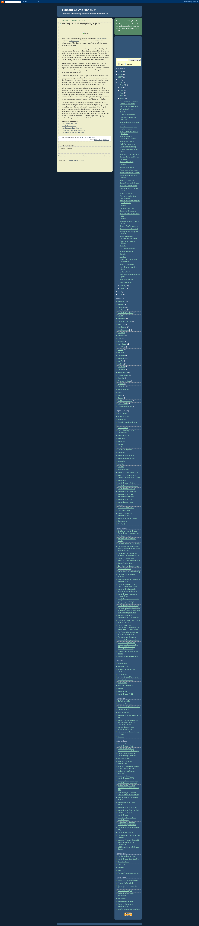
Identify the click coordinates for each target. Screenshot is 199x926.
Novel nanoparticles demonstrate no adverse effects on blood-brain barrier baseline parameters (129, 611)
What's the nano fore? (127, 193)
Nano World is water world (128, 186)
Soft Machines (122, 521)
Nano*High (121, 870)
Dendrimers (121, 333)
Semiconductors (123, 389)
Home (85, 156)
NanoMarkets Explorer (127, 141)
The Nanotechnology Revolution (128, 640)
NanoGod (106, 140)
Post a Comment (66, 149)
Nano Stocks (122, 344)
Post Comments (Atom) (75, 160)
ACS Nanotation (123, 416)
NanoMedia (121, 301)
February (123, 286)
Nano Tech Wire (123, 428)
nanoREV (121, 464)
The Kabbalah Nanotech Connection (74, 132)
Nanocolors (121, 441)
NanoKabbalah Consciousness (72, 128)
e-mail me (133, 28)
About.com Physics (124, 536)
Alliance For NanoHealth (126, 883)
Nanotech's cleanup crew (128, 211)
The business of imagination (129, 101)
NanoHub (121, 688)
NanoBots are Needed (127, 264)
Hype (119, 338)
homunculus (122, 419)
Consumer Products (124, 321)
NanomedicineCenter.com (126, 458)
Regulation (121, 341)
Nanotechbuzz (122, 480)
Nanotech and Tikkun (69, 126)
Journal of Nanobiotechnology (128, 422)
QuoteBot (123, 112)
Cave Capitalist (123, 404)
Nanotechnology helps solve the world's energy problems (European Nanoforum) (128, 601)
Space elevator (123, 372)
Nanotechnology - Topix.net (127, 483)
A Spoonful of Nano (126, 109)
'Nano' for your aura (126, 282)
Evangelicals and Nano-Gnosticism (73, 130)
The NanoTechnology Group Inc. (128, 873)
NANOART (121, 438)
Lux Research (122, 674)
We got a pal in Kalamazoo (129, 170)
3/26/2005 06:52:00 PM (87, 137)
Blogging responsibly (126, 251)
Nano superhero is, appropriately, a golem (81, 24)
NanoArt (120, 350)
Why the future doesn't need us (128, 656)
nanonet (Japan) (123, 712)
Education (121, 307)
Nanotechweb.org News (125, 502)
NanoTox (121, 324)
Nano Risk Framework (125, 680)
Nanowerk (121, 505)
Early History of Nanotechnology (128, 566)
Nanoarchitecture (123, 435)
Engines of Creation (124, 569)
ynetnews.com (74, 41)
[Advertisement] (85, 166)
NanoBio (120, 316)
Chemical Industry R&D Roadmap (129, 544)
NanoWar (121, 347)
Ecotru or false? (125, 272)
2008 (120, 74)
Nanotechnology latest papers (128, 486)
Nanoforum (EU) (123, 709)
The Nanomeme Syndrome (127, 637)
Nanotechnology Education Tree (128, 859)
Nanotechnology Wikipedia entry (128, 606)
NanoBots (121, 304)
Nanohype (121, 452)
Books (120, 395)
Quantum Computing (125, 406)
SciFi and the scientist (127, 249)
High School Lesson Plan (126, 856)
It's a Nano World (123, 862)
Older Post (107, 156)
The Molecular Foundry (125, 832)
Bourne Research (123, 666)
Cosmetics (121, 355)
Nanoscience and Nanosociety (128, 472)
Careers (120, 398)
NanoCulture (98, 140)
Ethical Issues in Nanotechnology (129, 572)
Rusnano (121, 737)
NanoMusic (121, 387)
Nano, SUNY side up (126, 162)
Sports (120, 392)
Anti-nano (121, 352)
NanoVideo (121, 318)
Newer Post (62, 156)
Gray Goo (123, 257)
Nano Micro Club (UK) (125, 891)
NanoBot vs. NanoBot (127, 180)
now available (101, 39)
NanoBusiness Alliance (125, 901)
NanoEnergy (122, 327)
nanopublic (121, 461)
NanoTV (120, 361)
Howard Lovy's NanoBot (79, 10)
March (122, 98)
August (122, 85)
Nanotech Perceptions (125, 313)
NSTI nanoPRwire (124, 511)
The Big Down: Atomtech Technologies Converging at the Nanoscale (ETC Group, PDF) (128, 627)
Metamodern (122, 425)
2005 (120, 82)
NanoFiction (122, 358)
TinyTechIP (121, 524)
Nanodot (120, 444)
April (122, 96)
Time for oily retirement (127, 104)
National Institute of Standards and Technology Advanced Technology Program (128, 722)
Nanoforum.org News (125, 450)
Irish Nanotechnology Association (129, 909)
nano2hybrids (122, 683)
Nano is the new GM (126, 279)
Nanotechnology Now (125, 499)
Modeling (121, 364)
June (122, 90)
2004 (120, 292)
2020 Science (122, 413)
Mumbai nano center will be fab (130, 173)
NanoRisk (121, 467)
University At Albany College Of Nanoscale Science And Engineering (128, 842)
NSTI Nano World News (126, 508)
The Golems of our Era (69, 124)
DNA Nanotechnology (125, 401)
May (121, 93)
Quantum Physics (124, 375)
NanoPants (121, 369)
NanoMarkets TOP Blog (126, 455)
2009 (120, 71)
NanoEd (120, 447)
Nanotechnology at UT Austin (127, 807)
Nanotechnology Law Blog (126, 489)
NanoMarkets (122, 691)
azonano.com (122, 663)
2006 (120, 80)
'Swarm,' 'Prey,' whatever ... (129, 226)
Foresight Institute (124, 381)
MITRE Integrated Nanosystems (128, 677)
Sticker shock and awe (127, 115)
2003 (120, 294)
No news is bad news (127, 167)
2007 (120, 77)
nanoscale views (123, 469)
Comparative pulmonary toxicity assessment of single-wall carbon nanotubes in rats (129, 548)
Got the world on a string (128, 147)
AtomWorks (122, 898)
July (121, 87)
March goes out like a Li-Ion (129, 106)
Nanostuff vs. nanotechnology (130, 183)
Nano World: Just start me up (129, 154)
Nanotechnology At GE (125, 694)
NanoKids (121, 867)
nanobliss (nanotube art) (126, 685)
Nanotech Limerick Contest (129, 229)
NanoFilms (121, 367)
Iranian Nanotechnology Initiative (129, 707)
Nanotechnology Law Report (127, 491)
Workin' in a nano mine (127, 144)
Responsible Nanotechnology (127, 518)
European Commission (125, 704)
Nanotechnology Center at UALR (128, 810)
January (123, 288)
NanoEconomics (123, 330)
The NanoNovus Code (127, 208)
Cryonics (121, 384)
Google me (124, 28)
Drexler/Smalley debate (125, 563)
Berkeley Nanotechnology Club (128, 880)
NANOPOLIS (122, 865)
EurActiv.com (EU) (124, 701)
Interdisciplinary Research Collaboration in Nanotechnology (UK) (128, 788)
